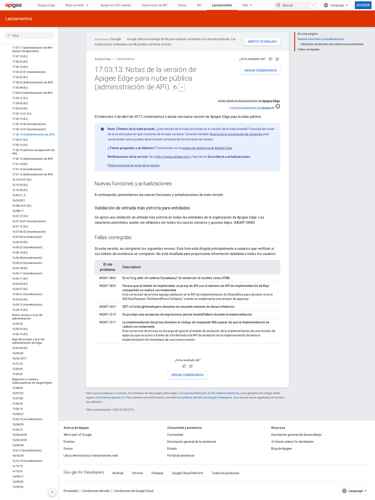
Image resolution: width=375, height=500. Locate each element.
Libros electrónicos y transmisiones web (91, 455)
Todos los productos (225, 473)
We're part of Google (78, 434)
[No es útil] (277, 59)
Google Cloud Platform (187, 473)
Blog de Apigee (281, 448)
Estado (172, 448)
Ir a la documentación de (252, 108)
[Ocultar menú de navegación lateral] (52, 492)
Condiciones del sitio (96, 491)
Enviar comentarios (261, 70)
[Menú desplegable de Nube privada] (89, 5)
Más (245, 5)
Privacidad (71, 491)
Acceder (363, 5)
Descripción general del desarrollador (296, 434)
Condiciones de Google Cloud (133, 491)
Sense (182, 5)
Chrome (137, 473)
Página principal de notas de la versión (134, 165)
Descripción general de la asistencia (191, 441)
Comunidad (175, 434)
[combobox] (295, 5)
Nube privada (75, 5)
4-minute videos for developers (292, 441)
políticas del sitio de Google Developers (206, 397)
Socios (68, 448)
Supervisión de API (154, 5)
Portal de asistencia (180, 455)
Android (117, 473)
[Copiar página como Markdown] (175, 87)
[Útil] (270, 59)
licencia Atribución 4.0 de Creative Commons (211, 393)
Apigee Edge (46, 5)
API (199, 5)
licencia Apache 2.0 (113, 397)
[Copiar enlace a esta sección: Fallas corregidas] (136, 237)
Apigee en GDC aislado (115, 5)
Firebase (157, 473)
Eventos (69, 441)
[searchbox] (29, 35)
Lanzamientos (222, 5)
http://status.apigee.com (173, 156)
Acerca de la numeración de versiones (236, 134)
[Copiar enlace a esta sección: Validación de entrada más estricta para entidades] (194, 208)
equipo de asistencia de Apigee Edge (207, 148)
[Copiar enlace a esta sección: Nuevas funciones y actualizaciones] (176, 184)
